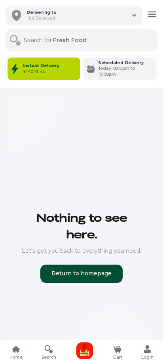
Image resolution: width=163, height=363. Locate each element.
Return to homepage (81, 273)
